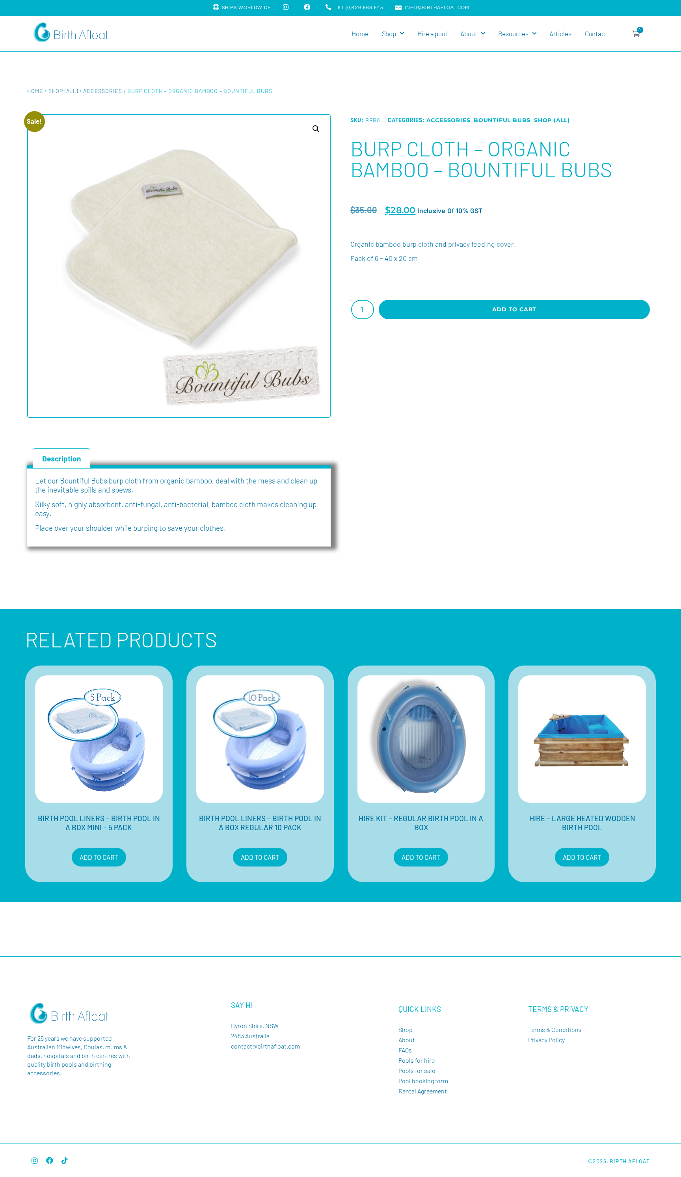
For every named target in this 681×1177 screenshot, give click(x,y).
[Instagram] (34, 1160)
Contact (596, 33)
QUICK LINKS (419, 1008)
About (468, 33)
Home (360, 33)
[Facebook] (49, 1160)
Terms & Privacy (558, 1008)
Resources (513, 33)
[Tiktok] (64, 1160)
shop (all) (63, 90)
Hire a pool (432, 33)
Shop (389, 33)
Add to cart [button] (99, 857)
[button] (316, 129)
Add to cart (514, 309)
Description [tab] (61, 458)
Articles (560, 33)
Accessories (102, 90)
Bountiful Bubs (502, 120)
